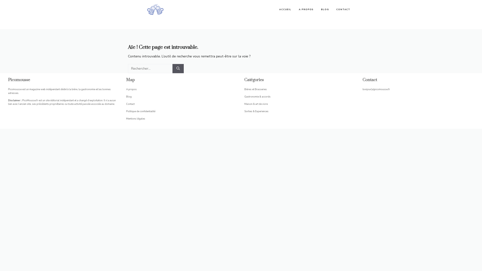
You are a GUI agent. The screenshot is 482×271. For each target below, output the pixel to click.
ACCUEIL (285, 9)
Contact (343, 9)
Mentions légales (135, 118)
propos (132, 89)
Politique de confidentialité (140, 111)
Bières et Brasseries (255, 89)
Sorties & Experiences (256, 111)
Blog (325, 9)
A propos (306, 9)
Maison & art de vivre (256, 104)
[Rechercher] (178, 68)
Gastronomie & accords (257, 96)
